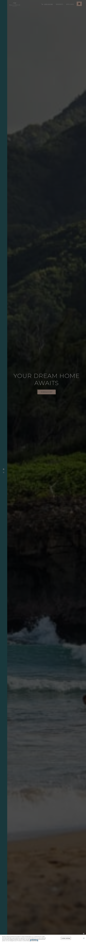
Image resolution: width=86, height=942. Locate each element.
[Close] (83, 938)
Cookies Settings (65, 938)
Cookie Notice (34, 940)
